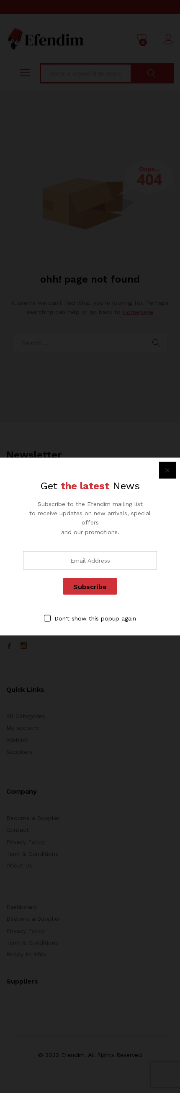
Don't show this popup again (95, 618)
